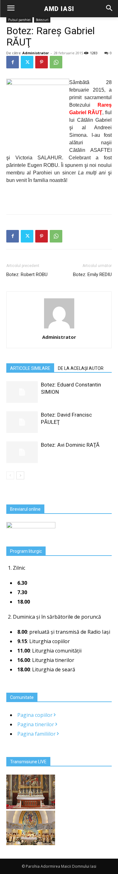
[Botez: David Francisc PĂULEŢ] (22, 422)
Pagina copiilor (35, 714)
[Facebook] (12, 62)
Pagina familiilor (37, 733)
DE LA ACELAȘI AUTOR (81, 368)
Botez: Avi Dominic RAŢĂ (70, 445)
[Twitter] (27, 62)
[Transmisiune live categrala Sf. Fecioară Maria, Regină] (30, 843)
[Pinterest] (41, 62)
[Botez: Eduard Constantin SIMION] (22, 392)
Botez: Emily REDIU (92, 274)
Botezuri (42, 20)
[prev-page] (10, 475)
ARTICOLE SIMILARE (30, 368)
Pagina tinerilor (36, 724)
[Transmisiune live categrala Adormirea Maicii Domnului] (30, 807)
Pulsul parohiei (19, 20)
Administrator (35, 53)
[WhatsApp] (56, 62)
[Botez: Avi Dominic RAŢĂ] (22, 452)
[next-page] (20, 475)
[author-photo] (59, 328)
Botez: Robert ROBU (27, 274)
